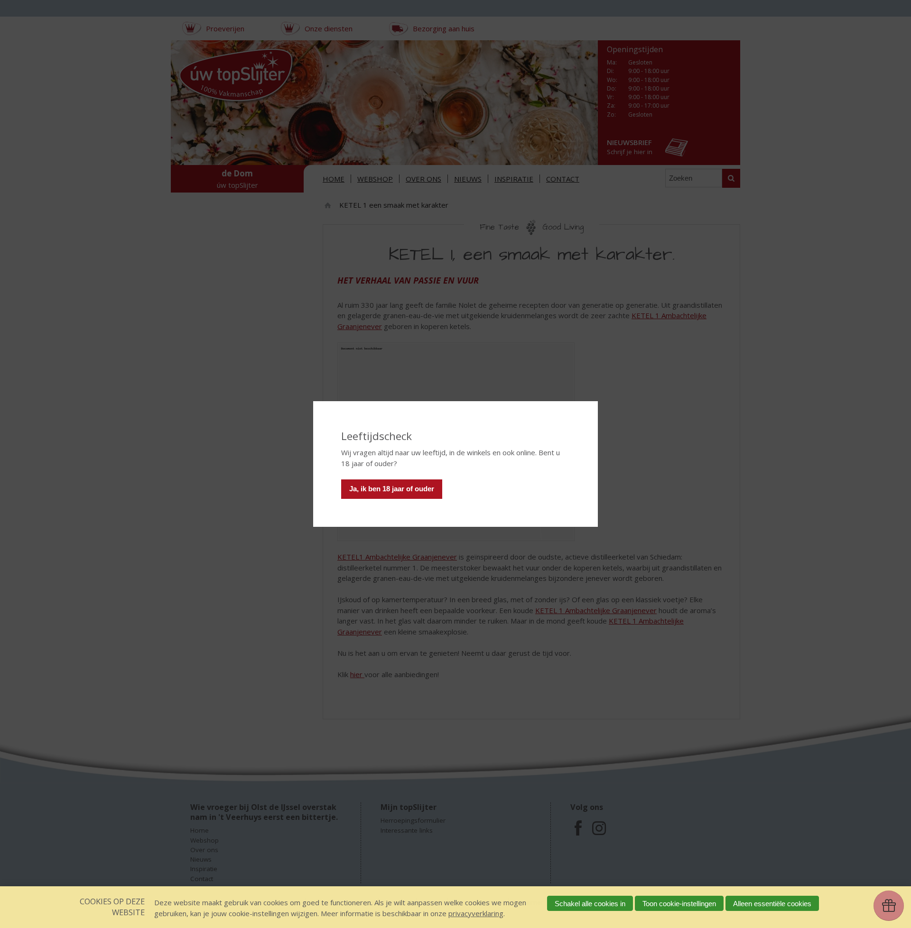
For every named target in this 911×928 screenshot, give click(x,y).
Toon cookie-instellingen (679, 904)
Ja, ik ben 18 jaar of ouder (391, 489)
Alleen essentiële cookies (772, 904)
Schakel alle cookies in (590, 904)
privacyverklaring (475, 913)
